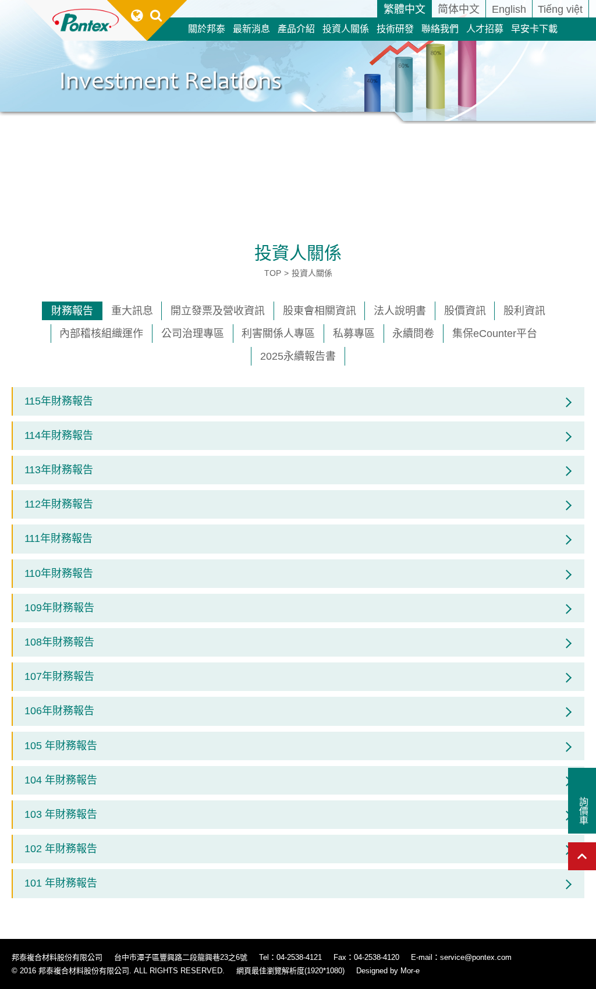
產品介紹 (296, 29)
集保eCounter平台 (494, 333)
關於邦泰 (206, 29)
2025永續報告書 (298, 356)
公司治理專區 (192, 333)
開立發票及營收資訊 (218, 311)
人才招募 (484, 29)
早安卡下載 (534, 29)
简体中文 (459, 9)
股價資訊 (465, 311)
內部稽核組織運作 (101, 333)
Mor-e (410, 970)
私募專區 (354, 333)
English (509, 9)
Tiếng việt (560, 9)
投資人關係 (345, 29)
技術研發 (395, 29)
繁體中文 (404, 9)
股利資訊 (524, 311)
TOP (272, 273)
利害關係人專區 (278, 333)
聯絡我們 (440, 29)
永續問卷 (413, 333)
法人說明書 (400, 311)
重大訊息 (132, 311)
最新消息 (251, 29)
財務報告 (72, 311)
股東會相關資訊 (319, 311)
